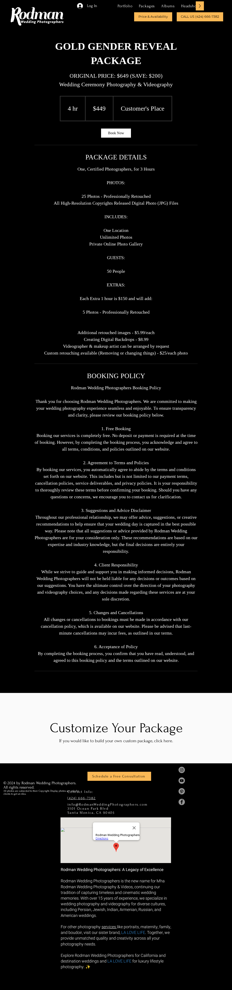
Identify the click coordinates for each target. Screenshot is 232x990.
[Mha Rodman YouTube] (182, 780)
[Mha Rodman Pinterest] (182, 791)
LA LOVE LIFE (133, 933)
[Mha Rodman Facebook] (182, 802)
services (109, 927)
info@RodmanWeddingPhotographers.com (107, 804)
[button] (147, 5)
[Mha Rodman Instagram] (182, 770)
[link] (116, 133)
